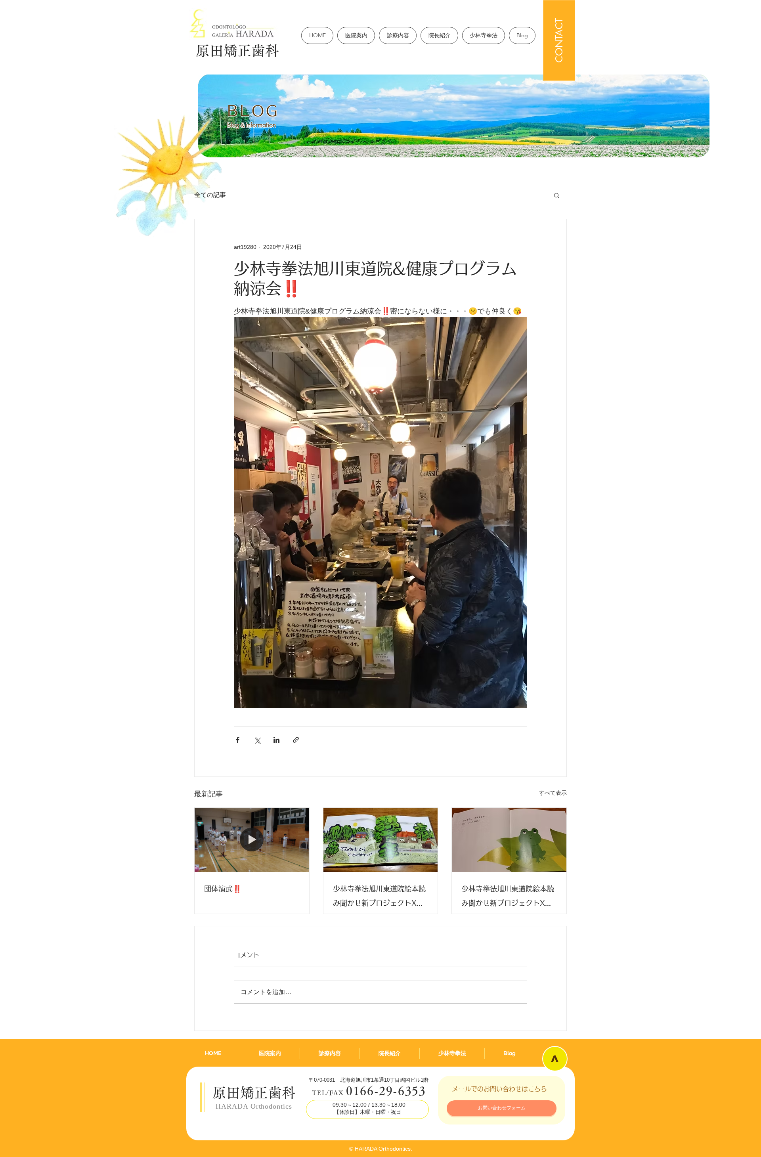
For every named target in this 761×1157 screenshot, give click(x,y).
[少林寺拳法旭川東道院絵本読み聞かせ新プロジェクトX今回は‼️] (380, 840)
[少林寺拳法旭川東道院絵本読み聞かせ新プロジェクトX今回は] (509, 840)
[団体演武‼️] (252, 840)
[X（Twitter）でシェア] (257, 740)
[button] (556, 195)
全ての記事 (210, 194)
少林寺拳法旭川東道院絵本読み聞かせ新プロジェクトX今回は (507, 897)
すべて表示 (553, 793)
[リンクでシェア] (296, 740)
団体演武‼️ (222, 888)
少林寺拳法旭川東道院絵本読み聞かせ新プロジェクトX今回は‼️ (379, 897)
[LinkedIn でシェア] (276, 740)
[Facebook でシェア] (237, 740)
